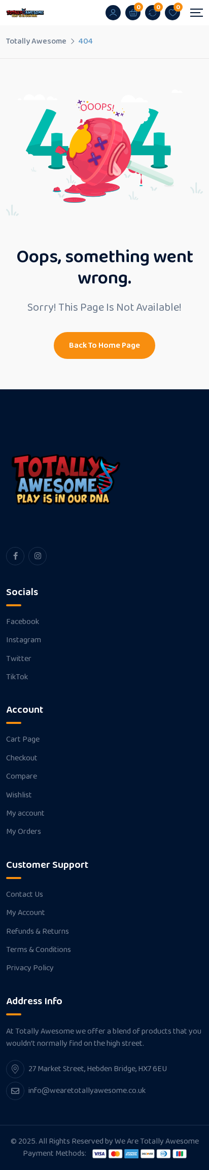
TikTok (17, 677)
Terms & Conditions (38, 950)
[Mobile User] (113, 12)
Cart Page (23, 739)
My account (25, 813)
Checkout (22, 758)
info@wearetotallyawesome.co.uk (87, 1090)
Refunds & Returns (37, 931)
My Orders (23, 831)
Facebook (22, 622)
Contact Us (24, 894)
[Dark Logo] (25, 13)
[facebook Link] (15, 556)
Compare (21, 776)
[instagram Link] (37, 556)
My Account (25, 913)
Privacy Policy (30, 968)
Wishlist (19, 795)
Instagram (23, 640)
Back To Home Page (104, 345)
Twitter (18, 659)
